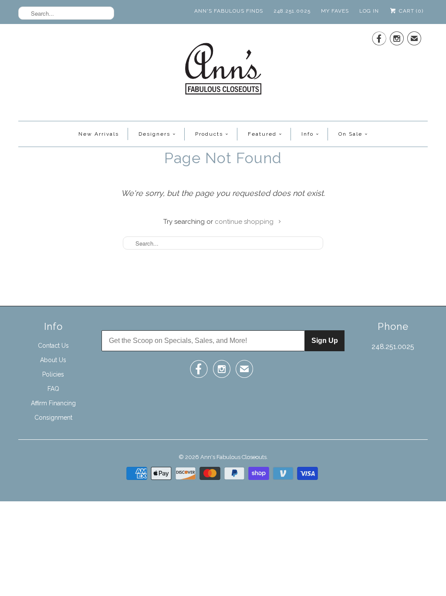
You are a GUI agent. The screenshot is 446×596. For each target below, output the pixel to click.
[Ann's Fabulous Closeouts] (223, 71)
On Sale (350, 134)
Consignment (53, 417)
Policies (53, 374)
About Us (53, 359)
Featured (262, 134)
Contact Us (53, 345)
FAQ (53, 388)
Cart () (410, 11)
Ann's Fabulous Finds (228, 11)
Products (209, 134)
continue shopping (245, 222)
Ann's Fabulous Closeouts (233, 457)
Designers (154, 134)
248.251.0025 (292, 11)
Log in (369, 11)
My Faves (335, 11)
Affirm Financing (53, 403)
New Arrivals (98, 134)
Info (307, 134)
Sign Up (324, 340)
